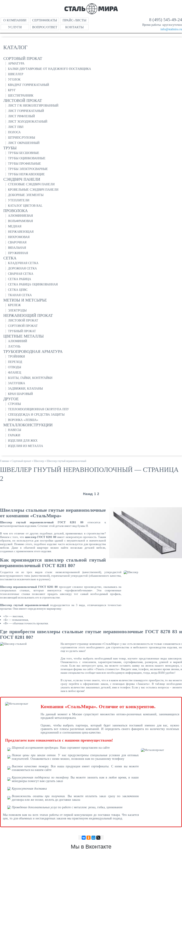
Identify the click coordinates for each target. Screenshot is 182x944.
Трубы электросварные (28, 169)
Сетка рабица (19, 279)
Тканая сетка (20, 295)
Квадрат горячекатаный (28, 85)
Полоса (14, 132)
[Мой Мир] (93, 838)
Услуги (15, 27)
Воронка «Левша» (23, 420)
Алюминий (17, 341)
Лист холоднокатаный (27, 121)
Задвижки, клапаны (25, 388)
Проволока (15, 210)
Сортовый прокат (22, 58)
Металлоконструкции (28, 425)
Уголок (14, 79)
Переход (15, 362)
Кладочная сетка (23, 263)
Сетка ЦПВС (18, 289)
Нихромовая (19, 237)
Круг (12, 90)
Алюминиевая (20, 215)
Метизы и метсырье (25, 300)
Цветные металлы (23, 336)
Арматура (16, 63)
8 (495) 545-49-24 (165, 19)
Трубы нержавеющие (26, 174)
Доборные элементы (26, 195)
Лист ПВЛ (16, 127)
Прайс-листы (74, 20)
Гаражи (14, 435)
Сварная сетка (20, 273)
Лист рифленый (21, 116)
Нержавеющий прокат (28, 315)
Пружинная (18, 253)
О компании (14, 20)
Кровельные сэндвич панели (33, 189)
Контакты (74, 27)
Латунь (14, 346)
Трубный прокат (22, 331)
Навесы (14, 430)
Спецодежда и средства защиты (36, 414)
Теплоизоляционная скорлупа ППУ (38, 409)
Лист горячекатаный (26, 111)
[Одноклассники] (89, 838)
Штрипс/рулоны (21, 137)
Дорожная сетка (22, 268)
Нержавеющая (21, 231)
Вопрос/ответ (44, 27)
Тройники (16, 356)
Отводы (14, 367)
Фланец (14, 372)
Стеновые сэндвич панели (31, 184)
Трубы (10, 148)
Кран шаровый (20, 394)
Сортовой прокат (23, 325)
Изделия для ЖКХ (23, 440)
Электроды (17, 310)
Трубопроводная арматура (33, 351)
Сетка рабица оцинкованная (33, 284)
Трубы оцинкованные (27, 158)
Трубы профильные (24, 163)
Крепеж (14, 305)
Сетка (9, 258)
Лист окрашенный (24, 143)
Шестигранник (20, 95)
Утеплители (18, 200)
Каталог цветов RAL (25, 205)
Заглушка (16, 383)
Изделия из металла (25, 446)
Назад (88, 494)
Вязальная (17, 247)
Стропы (14, 404)
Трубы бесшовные (23, 153)
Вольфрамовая (20, 221)
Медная (14, 226)
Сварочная (17, 242)
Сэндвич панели (21, 179)
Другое (11, 399)
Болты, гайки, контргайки (30, 378)
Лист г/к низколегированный (33, 105)
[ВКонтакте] (84, 838)
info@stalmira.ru (171, 29)
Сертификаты (44, 20)
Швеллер (15, 74)
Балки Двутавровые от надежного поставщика (49, 69)
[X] (98, 838)
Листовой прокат (22, 100)
